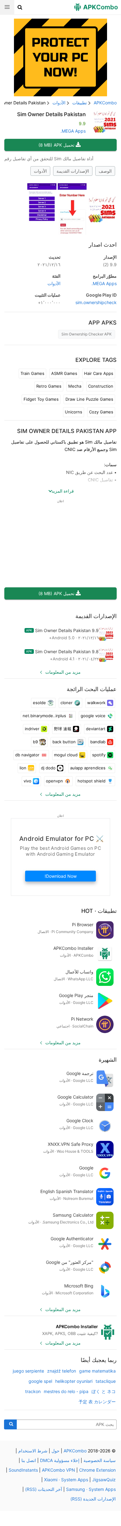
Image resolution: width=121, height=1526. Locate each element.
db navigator (27, 754)
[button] (20, 7)
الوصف (105, 171)
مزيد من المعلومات (63, 672)
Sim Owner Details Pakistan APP (67, 431)
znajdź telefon (61, 1370)
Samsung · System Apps (91, 1489)
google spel (40, 1381)
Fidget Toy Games (41, 399)
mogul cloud (66, 754)
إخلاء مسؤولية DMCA (59, 1460)
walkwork (96, 702)
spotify (98, 754)
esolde (39, 702)
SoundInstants (23, 1470)
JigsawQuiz (104, 1479)
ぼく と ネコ (104, 1391)
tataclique (106, 1381)
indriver (32, 728)
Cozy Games (101, 411)
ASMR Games (64, 373)
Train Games (32, 373)
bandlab (97, 741)
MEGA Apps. (73, 131)
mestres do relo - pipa (66, 1391)
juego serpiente (28, 1370)
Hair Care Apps (98, 373)
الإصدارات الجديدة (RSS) (93, 1498)
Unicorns (73, 411)
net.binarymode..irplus (44, 715)
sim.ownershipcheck (96, 302)
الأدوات (40, 171)
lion (23, 767)
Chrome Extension (97, 1470)
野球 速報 (62, 728)
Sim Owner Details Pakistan (51, 114)
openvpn (54, 780)
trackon (33, 1391)
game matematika (97, 1370)
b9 (35, 741)
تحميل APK (56, 145)
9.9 (110, 264)
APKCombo (105, 102)
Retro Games (48, 386)
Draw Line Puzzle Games (89, 399)
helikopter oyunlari (73, 1381)
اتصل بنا (28, 1460)
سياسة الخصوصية (99, 1460)
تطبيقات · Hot (99, 911)
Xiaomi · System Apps (66, 1479)
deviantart (95, 728)
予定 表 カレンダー (97, 1401)
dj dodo (48, 767)
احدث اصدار (103, 244)
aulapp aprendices (87, 767)
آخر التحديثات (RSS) (43, 1489)
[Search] (10, 1424)
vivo (27, 780)
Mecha (74, 386)
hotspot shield (91, 780)
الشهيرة (108, 1059)
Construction (100, 386)
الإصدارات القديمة (72, 171)
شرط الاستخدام (32, 1450)
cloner (66, 702)
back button (64, 741)
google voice (93, 715)
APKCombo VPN (58, 1470)
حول (56, 1450)
